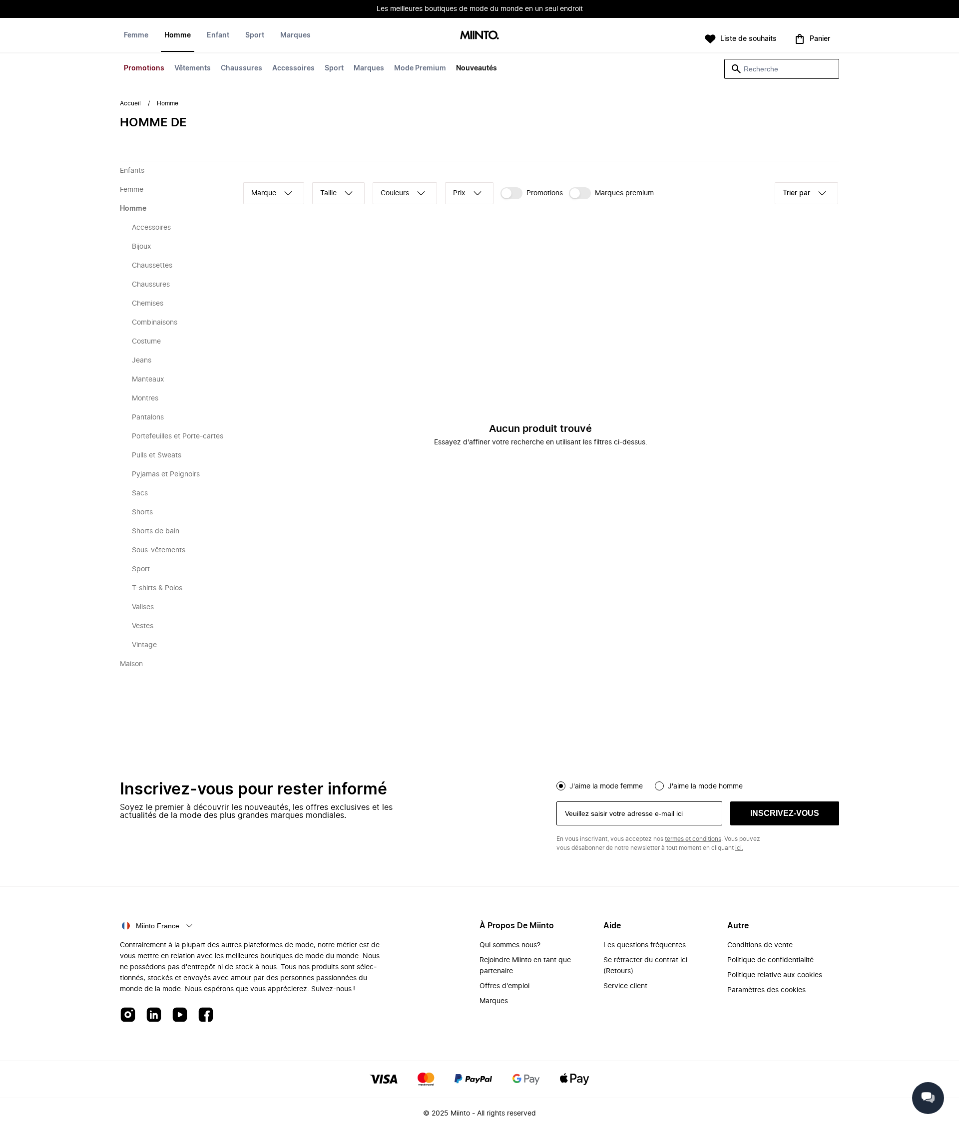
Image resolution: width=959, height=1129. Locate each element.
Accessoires (293, 68)
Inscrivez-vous (784, 813)
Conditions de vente (760, 945)
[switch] (531, 193)
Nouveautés (476, 68)
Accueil (130, 103)
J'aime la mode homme (705, 786)
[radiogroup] (697, 784)
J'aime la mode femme (606, 786)
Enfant (218, 35)
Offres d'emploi (504, 986)
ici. (739, 848)
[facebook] (206, 1015)
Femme (136, 35)
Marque (263, 193)
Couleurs (395, 193)
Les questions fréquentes (644, 945)
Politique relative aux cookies (774, 975)
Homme (177, 35)
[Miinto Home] (479, 35)
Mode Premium (420, 68)
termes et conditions (693, 839)
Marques (369, 68)
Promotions (144, 68)
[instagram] (128, 1015)
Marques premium (624, 193)
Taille (328, 193)
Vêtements (192, 68)
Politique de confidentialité (770, 960)
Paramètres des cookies (766, 990)
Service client (625, 986)
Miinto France (157, 926)
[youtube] (180, 1015)
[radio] (560, 785)
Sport (334, 68)
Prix (459, 193)
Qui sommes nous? (510, 945)
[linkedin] (154, 1015)
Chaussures (241, 68)
